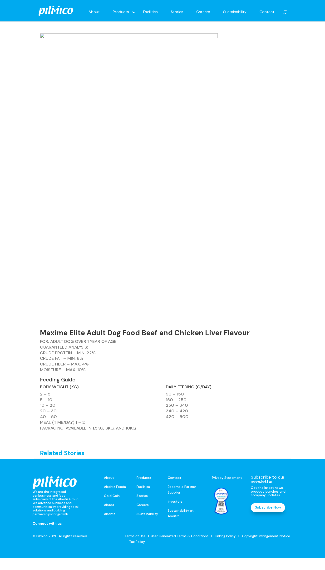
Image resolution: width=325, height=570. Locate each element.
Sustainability (234, 11)
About (94, 11)
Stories (177, 11)
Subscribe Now (268, 507)
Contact (267, 11)
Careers (203, 11)
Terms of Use (135, 536)
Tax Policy (136, 542)
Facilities (150, 11)
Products (121, 11)
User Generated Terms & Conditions (179, 536)
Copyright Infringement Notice (266, 536)
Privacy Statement (227, 477)
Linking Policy (225, 536)
